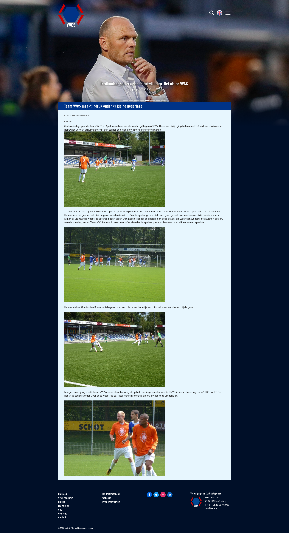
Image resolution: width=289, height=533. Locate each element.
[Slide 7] (158, 100)
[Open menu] (228, 13)
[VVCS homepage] (71, 15)
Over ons (62, 514)
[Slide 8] (163, 100)
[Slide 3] (136, 100)
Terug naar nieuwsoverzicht (77, 115)
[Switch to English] (219, 13)
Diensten (62, 494)
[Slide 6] (152, 100)
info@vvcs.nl (211, 508)
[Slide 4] (142, 100)
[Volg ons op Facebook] (149, 494)
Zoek (177, 26)
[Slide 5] (147, 100)
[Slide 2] (131, 100)
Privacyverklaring (111, 502)
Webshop (106, 498)
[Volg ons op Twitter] (156, 494)
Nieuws (61, 502)
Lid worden (63, 506)
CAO (60, 510)
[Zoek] (212, 12)
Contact (62, 517)
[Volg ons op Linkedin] (170, 494)
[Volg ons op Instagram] (163, 494)
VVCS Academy (65, 498)
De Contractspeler (111, 494)
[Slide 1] (125, 100)
